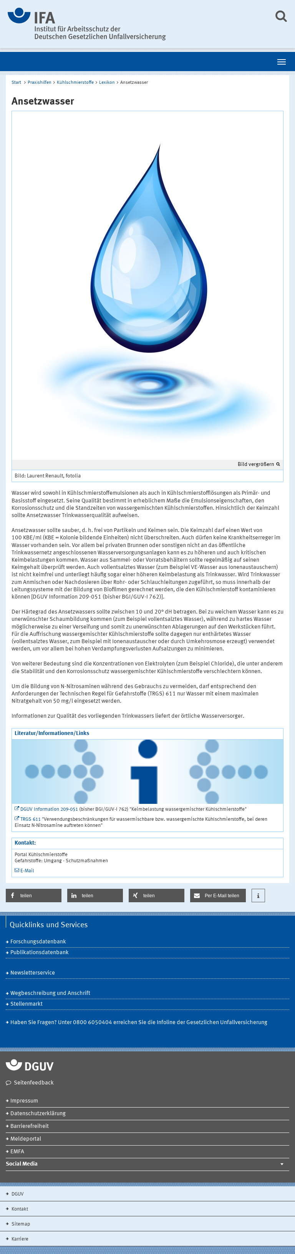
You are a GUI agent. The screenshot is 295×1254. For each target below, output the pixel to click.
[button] (33, 895)
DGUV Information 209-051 (49, 809)
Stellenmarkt (26, 1004)
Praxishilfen (39, 82)
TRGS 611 (30, 819)
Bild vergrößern (256, 464)
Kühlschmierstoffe (75, 82)
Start (16, 82)
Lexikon (107, 82)
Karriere (19, 1239)
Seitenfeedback (34, 1083)
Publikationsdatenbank (39, 953)
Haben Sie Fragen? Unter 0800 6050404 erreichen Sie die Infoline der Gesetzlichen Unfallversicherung (138, 1023)
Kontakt (19, 1209)
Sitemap (20, 1224)
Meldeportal (25, 1139)
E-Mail (27, 870)
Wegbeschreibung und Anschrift (50, 993)
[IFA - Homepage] (135, 24)
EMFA (17, 1152)
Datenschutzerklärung (38, 1114)
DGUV (17, 1194)
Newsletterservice (32, 973)
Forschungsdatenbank (38, 942)
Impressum (24, 1101)
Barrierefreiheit (29, 1126)
